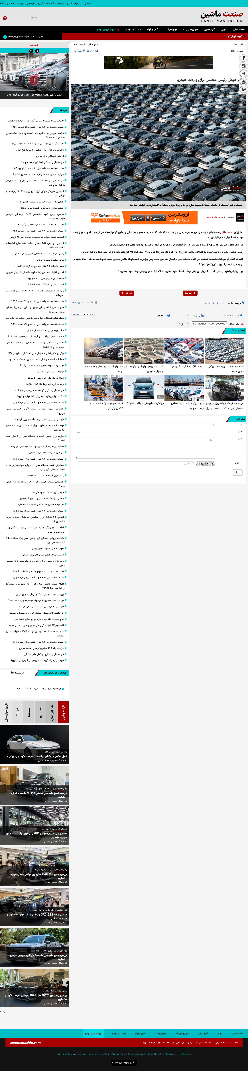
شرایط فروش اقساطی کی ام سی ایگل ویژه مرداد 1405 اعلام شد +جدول (35, 540)
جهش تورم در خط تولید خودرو (48, 492)
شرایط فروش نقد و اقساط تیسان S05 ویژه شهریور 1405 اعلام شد (35, 183)
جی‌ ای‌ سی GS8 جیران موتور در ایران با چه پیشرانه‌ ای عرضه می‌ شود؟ (35, 309)
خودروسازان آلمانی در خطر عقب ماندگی (44, 654)
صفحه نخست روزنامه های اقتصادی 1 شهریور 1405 (37, 231)
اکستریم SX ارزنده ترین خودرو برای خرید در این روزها (36, 625)
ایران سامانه (117, 1062)
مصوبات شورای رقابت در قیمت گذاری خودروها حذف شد (35, 336)
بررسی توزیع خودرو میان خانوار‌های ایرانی (43, 555)
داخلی (232, 51)
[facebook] (243, 58)
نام (240, 425)
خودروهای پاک (190, 30)
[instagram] (243, 66)
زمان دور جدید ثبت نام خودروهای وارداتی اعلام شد (37, 254)
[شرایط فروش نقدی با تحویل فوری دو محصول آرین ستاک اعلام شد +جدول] (224, 388)
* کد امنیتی (237, 463)
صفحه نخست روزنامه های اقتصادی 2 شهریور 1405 (37, 168)
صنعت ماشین (226, 232)
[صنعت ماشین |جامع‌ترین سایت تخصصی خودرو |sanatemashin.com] (213, 16)
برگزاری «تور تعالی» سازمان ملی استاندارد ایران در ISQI (36, 353)
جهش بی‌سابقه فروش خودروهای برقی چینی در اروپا (37, 660)
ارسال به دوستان (193, 316)
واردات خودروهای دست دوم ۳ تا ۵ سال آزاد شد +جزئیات (35, 293)
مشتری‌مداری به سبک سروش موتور (45, 330)
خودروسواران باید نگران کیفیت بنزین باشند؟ (41, 208)
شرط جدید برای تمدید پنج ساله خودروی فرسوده (39, 419)
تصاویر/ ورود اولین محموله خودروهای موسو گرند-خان (34, 95)
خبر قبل (128, 293)
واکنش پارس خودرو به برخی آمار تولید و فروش (40, 396)
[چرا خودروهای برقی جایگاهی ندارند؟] (144, 388)
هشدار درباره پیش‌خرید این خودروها (45, 278)
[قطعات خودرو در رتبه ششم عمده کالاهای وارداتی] (103, 388)
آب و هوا (50, 3)
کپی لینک (183, 324)
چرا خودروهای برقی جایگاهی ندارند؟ (145, 403)
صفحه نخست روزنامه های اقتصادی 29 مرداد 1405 (37, 324)
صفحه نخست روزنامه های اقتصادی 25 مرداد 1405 (37, 578)
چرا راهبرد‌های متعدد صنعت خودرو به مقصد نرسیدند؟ (36, 613)
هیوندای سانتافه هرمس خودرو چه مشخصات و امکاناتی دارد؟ (35, 484)
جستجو (10, 3)
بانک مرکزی (209, 303)
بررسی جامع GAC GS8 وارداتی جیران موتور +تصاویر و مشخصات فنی (37, 917)
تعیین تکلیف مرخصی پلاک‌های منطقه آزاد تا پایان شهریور (35, 272)
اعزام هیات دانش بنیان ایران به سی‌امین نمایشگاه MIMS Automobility (35, 586)
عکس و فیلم (153, 30)
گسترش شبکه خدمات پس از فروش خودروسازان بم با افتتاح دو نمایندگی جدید (35, 467)
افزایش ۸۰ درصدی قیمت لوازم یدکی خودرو (41, 607)
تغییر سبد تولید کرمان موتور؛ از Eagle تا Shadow (38, 571)
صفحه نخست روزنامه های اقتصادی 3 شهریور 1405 (37, 127)
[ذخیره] (84, 51)
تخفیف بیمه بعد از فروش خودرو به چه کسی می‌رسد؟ (36, 447)
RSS (2, 3)
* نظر (240, 439)
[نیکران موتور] (158, 62)
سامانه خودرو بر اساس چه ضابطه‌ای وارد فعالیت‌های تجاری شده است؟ (35, 135)
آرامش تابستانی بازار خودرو (50, 156)
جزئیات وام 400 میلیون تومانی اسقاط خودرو (41, 648)
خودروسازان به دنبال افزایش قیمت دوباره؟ (42, 162)
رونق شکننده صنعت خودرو (50, 260)
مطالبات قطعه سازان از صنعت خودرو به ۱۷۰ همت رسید (36, 359)
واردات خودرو (224, 303)
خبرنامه (152, 1043)
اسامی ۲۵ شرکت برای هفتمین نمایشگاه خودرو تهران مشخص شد (35, 519)
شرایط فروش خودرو (106, 30)
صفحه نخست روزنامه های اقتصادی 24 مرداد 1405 (37, 642)
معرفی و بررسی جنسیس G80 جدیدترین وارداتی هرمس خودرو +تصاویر (36, 836)
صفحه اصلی (239, 30)
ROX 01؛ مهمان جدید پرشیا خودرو (46, 453)
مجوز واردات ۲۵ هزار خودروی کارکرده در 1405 (40, 266)
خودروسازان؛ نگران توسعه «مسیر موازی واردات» (39, 390)
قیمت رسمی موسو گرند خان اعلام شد (45, 285)
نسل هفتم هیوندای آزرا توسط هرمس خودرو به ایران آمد (35, 318)
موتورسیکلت (171, 30)
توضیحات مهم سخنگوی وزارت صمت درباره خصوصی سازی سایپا (35, 427)
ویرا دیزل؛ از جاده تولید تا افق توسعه (45, 476)
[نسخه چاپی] (80, 51)
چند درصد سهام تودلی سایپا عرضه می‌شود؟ (42, 366)
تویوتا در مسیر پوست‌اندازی (50, 372)
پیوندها (20, 3)
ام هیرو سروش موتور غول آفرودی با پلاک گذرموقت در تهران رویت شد (35, 193)
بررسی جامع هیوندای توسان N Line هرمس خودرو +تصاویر (39, 795)
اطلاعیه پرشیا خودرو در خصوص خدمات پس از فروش (37, 237)
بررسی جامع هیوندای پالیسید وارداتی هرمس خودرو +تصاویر (38, 957)
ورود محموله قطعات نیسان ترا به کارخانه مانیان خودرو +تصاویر (35, 633)
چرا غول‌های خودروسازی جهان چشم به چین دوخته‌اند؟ (36, 601)
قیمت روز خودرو (133, 30)
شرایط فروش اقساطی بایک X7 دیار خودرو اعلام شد (37, 175)
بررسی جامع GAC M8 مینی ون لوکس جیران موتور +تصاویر (39, 876)
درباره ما (60, 3)
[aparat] (243, 90)
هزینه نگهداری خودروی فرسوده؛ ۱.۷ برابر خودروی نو (203, 36)
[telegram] (243, 74)
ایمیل (240, 432)
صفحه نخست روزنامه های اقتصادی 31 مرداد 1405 (37, 301)
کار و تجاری (209, 30)
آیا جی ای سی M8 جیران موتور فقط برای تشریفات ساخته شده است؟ (35, 245)
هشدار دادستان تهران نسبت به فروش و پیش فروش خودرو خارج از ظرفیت (35, 345)
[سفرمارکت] (143, 217)
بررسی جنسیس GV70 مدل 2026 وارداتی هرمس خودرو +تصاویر (36, 998)
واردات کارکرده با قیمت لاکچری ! (187, 366)
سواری (224, 30)
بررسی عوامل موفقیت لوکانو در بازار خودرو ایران (40, 594)
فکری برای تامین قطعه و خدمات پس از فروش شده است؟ (35, 438)
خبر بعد (188, 293)
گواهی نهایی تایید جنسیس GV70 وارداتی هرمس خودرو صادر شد (35, 216)
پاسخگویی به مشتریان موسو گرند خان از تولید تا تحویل (36, 121)
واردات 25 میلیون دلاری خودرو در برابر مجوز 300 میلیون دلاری (35, 563)
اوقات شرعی (72, 3)
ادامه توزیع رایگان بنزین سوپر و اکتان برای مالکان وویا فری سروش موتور (35, 530)
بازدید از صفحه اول (230, 316)
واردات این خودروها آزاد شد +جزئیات (45, 384)
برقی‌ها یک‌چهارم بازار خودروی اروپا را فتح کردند (39, 150)
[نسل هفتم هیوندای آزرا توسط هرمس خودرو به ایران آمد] (34, 744)
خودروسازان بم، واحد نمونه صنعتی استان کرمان (40, 202)
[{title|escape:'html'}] (34, 76)
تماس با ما (85, 3)
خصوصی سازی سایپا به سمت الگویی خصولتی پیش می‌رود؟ (35, 411)
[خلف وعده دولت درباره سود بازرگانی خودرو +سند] (224, 351)
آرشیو (40, 3)
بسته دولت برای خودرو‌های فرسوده (46, 378)
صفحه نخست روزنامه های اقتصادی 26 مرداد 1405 (37, 511)
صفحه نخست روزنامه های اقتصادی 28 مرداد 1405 (37, 403)
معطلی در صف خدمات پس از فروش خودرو (42, 498)
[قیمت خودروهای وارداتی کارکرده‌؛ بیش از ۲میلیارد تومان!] (144, 351)
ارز (217, 303)
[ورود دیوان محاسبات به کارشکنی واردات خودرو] (184, 388)
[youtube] (243, 82)
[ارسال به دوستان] (75, 50)
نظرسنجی (31, 3)
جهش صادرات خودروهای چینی (48, 549)
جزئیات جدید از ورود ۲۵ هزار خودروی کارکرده (41, 225)
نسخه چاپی (161, 316)
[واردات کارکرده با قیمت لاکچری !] (184, 351)
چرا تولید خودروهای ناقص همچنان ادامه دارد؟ (40, 505)
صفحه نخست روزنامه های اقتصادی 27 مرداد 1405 (37, 459)
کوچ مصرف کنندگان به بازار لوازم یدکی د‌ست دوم (39, 619)
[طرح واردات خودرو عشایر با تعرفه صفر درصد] (103, 351)
